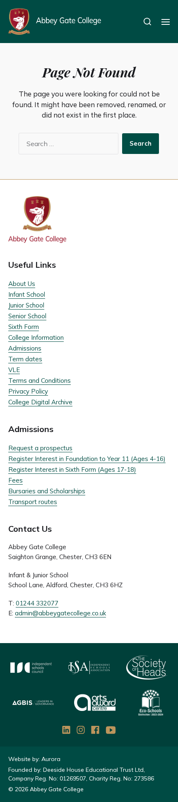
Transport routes (32, 502)
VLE (14, 370)
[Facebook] (95, 730)
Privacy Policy (28, 391)
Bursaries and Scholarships (46, 491)
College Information (36, 337)
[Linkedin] (66, 730)
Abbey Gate (54, 21)
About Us (21, 284)
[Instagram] (81, 730)
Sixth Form (23, 327)
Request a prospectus (40, 448)
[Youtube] (111, 730)
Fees (15, 480)
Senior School (27, 316)
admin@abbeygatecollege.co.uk (60, 613)
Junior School (26, 305)
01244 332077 (37, 603)
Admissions (24, 348)
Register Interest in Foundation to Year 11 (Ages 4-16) (87, 459)
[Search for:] (66, 145)
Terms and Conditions (39, 380)
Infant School (26, 294)
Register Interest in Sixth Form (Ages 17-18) (72, 469)
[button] (147, 21)
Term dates (25, 359)
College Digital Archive (40, 402)
